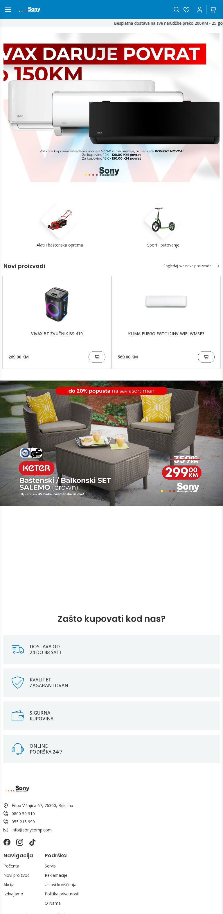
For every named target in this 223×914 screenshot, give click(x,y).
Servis (50, 866)
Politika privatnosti (62, 894)
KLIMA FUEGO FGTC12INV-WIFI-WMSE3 (166, 333)
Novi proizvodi (16, 875)
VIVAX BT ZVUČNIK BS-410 (57, 333)
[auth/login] (186, 10)
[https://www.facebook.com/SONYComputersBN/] (6, 842)
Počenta (11, 866)
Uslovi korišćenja (60, 884)
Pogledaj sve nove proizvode (187, 265)
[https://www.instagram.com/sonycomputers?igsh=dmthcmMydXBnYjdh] (19, 842)
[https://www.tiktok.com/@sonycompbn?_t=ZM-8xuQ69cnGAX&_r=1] (32, 842)
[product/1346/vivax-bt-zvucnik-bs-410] (57, 301)
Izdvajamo (13, 894)
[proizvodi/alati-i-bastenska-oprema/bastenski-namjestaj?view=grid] (111, 443)
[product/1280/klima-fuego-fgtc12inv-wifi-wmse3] (166, 301)
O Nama (53, 903)
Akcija (9, 884)
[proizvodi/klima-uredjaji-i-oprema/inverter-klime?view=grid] (111, 107)
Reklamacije (56, 875)
